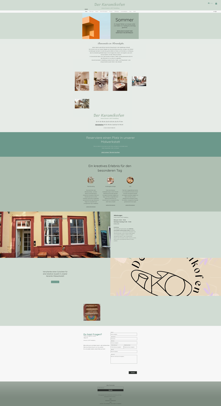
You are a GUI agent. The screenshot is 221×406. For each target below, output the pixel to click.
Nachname (113, 336)
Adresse (112, 340)
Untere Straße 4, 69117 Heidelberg (110, 8)
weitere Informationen (91, 206)
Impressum (107, 400)
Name (112, 332)
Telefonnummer (127, 345)
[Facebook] (214, 11)
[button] (216, 3)
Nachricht (113, 354)
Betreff (112, 349)
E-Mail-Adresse (114, 345)
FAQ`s (85, 337)
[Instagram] (215, 11)
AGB (110, 398)
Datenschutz (113, 400)
